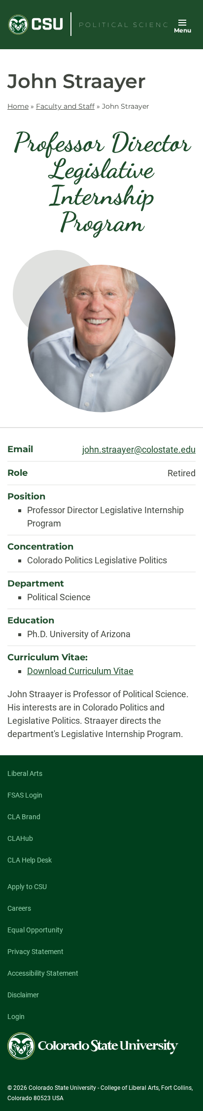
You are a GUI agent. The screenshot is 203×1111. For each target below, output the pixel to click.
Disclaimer (23, 995)
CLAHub (20, 838)
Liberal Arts (24, 773)
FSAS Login (24, 795)
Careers (19, 908)
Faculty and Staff (65, 106)
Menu (182, 30)
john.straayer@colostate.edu (139, 449)
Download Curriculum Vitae (80, 671)
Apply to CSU (27, 887)
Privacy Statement (35, 952)
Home (18, 106)
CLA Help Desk (29, 860)
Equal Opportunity (35, 930)
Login (16, 1016)
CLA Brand (23, 817)
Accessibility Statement (42, 973)
